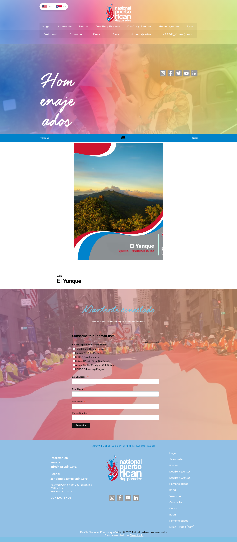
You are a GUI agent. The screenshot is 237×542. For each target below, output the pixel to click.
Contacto (175, 502)
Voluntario (175, 496)
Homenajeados (178, 484)
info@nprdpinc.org (63, 466)
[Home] (123, 138)
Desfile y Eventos (180, 471)
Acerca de (176, 459)
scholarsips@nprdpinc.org (69, 479)
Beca (172, 490)
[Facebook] (171, 73)
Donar (173, 508)
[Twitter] (178, 73)
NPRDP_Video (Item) (180, 527)
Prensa (173, 465)
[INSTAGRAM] (163, 73)
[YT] (186, 73)
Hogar (173, 453)
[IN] (194, 73)
